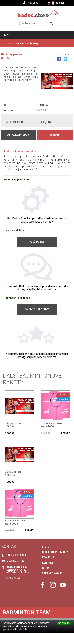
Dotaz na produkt (19, 135)
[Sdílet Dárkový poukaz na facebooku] (59, 59)
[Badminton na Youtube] (63, 585)
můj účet (33, 2)
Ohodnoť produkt (37, 309)
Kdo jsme (48, 557)
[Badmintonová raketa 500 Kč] (55, 406)
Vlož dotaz (36, 241)
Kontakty (48, 562)
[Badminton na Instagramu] (53, 585)
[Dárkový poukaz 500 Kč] (19, 406)
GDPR (45, 568)
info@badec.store (16, 561)
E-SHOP (10, 43)
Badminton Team (27, 612)
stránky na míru (53, 573)
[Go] (51, 23)
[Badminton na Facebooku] (42, 585)
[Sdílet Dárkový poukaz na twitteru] (65, 59)
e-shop (46, 546)
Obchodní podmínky (55, 552)
